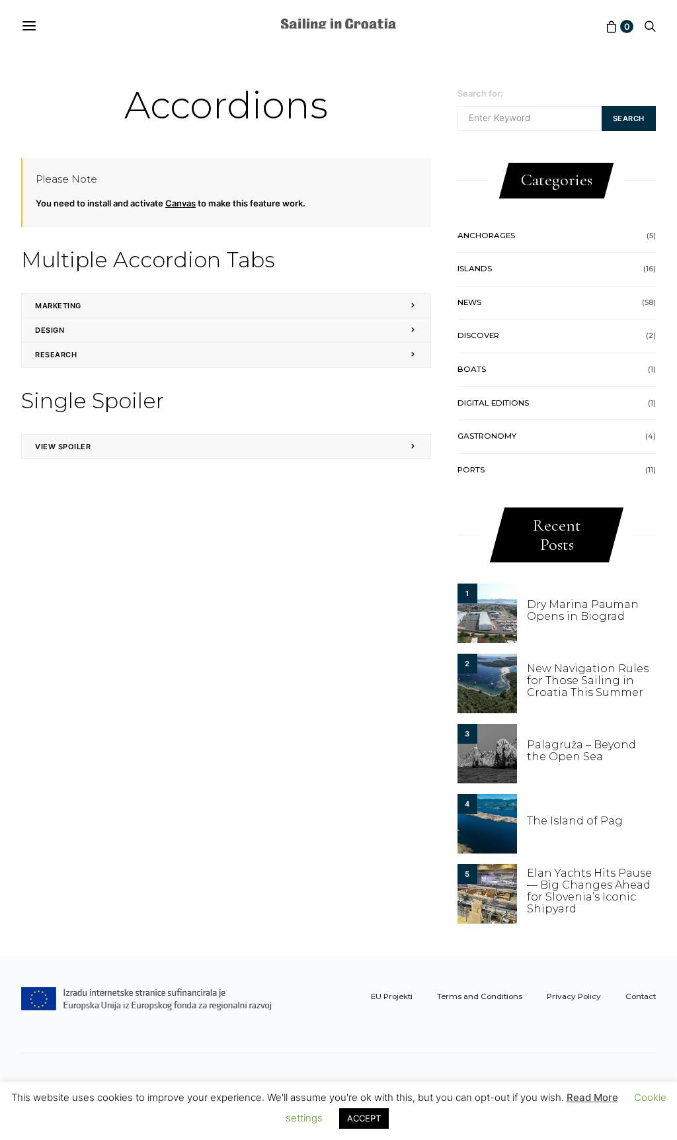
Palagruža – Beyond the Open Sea (581, 750)
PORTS (471, 469)
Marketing (58, 306)
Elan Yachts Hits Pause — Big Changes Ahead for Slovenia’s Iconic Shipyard (589, 891)
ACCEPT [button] (364, 1118)
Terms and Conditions (479, 996)
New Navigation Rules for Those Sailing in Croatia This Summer (588, 680)
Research (56, 355)
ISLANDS (475, 268)
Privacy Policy (574, 996)
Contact (640, 996)
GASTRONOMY (487, 436)
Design (49, 330)
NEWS (469, 302)
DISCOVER (478, 335)
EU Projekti (392, 996)
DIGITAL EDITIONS (493, 403)
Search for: (480, 93)
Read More (592, 1097)
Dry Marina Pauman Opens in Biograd (583, 610)
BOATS (472, 369)
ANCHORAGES (486, 235)
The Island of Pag (575, 820)
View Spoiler (63, 447)
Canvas (180, 203)
